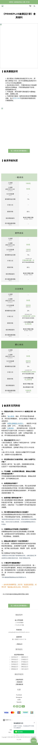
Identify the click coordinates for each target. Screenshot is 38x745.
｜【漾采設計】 (14, 659)
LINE (19, 699)
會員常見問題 (28, 584)
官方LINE (16, 98)
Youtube (19, 702)
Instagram (19, 697)
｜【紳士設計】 (24, 669)
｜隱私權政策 (19, 684)
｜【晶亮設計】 (14, 657)
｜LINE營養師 (19, 622)
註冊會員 (10, 428)
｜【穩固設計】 (24, 664)
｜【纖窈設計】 (24, 657)
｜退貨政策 (19, 682)
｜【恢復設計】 (14, 666)
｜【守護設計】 (24, 662)
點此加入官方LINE (14, 587)
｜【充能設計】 (24, 659)
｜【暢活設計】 (14, 662)
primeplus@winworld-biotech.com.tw (19, 632)
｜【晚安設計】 (24, 666)
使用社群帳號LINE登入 (15, 423)
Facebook (19, 695)
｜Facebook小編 (19, 625)
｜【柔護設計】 (14, 669)
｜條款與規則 (19, 679)
